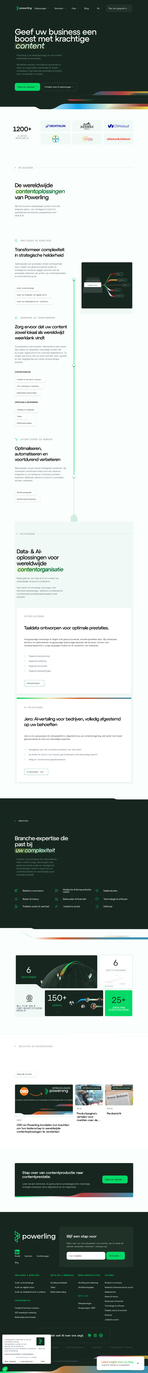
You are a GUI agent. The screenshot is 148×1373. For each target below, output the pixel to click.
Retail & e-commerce (113, 1283)
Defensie (108, 1315)
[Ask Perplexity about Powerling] (95, 1335)
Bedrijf (17, 1256)
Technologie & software (114, 1306)
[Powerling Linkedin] (17, 1252)
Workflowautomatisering (88, 1283)
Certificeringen (43, 1256)
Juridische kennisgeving (75, 1347)
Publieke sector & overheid (116, 1310)
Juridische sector (112, 1320)
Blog (16, 1262)
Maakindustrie (110, 1292)
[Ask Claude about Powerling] (89, 1335)
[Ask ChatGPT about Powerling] (101, 1335)
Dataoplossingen (85, 1303)
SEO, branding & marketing (25, 1312)
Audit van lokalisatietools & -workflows (30, 1292)
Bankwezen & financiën (114, 1301)
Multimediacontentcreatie (25, 1317)
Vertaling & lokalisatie (58, 1283)
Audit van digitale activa (24, 1287)
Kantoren (28, 1256)
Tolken (53, 1287)
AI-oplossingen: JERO (86, 1308)
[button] (41, 8)
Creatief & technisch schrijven (27, 1308)
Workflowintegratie (86, 1287)
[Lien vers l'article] (44, 1112)
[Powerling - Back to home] (24, 8)
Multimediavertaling (58, 1292)
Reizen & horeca (111, 1296)
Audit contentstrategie (24, 1283)
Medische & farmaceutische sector (119, 1287)
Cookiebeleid (97, 1347)
